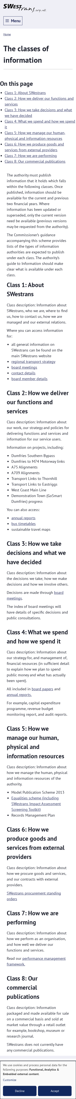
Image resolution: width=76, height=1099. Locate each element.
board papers (42, 688)
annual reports (23, 517)
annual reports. (19, 694)
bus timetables (23, 523)
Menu (15, 20)
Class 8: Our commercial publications (35, 161)
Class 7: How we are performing (31, 155)
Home (7, 34)
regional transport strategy (33, 361)
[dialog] (38, 1080)
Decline (19, 1091)
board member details (29, 378)
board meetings (24, 367)
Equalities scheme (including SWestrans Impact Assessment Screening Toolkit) (36, 804)
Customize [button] (9, 1080)
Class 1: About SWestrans (25, 92)
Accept (55, 1091)
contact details (23, 373)
